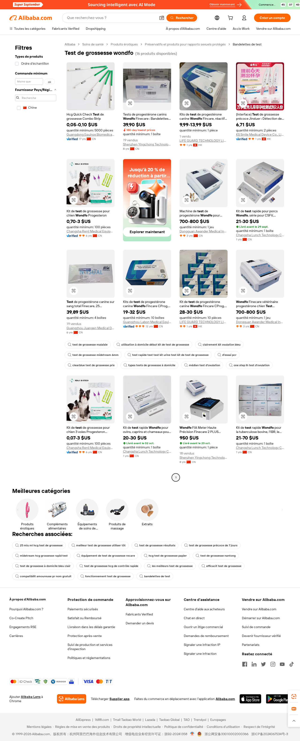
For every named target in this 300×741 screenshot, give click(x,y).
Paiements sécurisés (83, 609)
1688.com (102, 720)
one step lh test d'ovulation (252, 365)
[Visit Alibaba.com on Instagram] (273, 664)
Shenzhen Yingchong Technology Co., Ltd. (147, 144)
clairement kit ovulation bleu (221, 344)
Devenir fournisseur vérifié (261, 636)
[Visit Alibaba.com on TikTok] (291, 664)
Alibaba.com (225, 699)
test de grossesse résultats (157, 545)
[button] (162, 18)
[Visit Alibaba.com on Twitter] (263, 664)
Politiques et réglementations (89, 658)
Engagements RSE (22, 627)
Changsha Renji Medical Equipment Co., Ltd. (91, 231)
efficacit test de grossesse (223, 566)
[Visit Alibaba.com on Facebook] (245, 664)
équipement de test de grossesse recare (108, 555)
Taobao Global (169, 720)
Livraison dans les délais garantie (91, 627)
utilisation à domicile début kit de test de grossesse (155, 344)
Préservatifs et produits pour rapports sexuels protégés (185, 44)
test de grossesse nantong (218, 555)
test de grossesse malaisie (90, 344)
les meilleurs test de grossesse (172, 566)
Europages (218, 720)
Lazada (150, 720)
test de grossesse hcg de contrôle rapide (111, 566)
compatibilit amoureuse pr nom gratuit (45, 576)
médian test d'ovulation (204, 365)
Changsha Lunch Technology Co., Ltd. (260, 235)
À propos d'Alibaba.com (27, 599)
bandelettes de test (157, 576)
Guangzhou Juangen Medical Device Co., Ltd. (91, 328)
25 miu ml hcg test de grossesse (41, 545)
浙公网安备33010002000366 (226, 734)
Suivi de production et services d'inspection (90, 647)
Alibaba (70, 44)
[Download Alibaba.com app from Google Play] (278, 699)
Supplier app (119, 699)
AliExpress (83, 720)
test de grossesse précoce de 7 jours (213, 545)
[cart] (231, 18)
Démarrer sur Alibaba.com (261, 618)
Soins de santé (93, 44)
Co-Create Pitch (21, 618)
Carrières (16, 636)
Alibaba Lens (31, 697)
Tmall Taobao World (127, 720)
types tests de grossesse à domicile (151, 365)
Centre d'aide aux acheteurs (204, 609)
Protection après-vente (85, 636)
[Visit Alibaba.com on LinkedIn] (254, 664)
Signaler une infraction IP (202, 645)
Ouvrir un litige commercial (203, 627)
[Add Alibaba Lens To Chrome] (71, 699)
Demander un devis (140, 623)
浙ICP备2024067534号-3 (269, 734)
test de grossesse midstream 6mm (95, 355)
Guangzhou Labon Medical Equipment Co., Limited (147, 322)
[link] (294, 696)
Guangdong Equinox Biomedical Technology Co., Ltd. (91, 134)
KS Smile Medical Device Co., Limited (260, 134)
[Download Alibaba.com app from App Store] (250, 699)
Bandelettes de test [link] (247, 44)
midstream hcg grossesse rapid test (44, 555)
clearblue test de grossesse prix (93, 365)
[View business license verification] (192, 734)
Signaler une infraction (200, 653)
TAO (187, 720)
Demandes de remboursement (206, 636)
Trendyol (200, 720)
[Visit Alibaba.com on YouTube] (282, 664)
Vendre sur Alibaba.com (259, 609)
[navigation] (35, 261)
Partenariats (250, 645)
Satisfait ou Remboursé (84, 618)
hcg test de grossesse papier (168, 555)
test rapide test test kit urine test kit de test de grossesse (170, 355)
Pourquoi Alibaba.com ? (26, 609)
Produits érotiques (124, 44)
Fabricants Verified (139, 614)
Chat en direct (194, 618)
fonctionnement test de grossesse (108, 576)
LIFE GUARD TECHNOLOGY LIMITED (204, 140)
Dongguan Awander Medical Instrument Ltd (204, 231)
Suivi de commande (256, 627)
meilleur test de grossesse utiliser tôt (101, 545)
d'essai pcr (229, 355)
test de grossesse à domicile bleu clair (45, 566)
